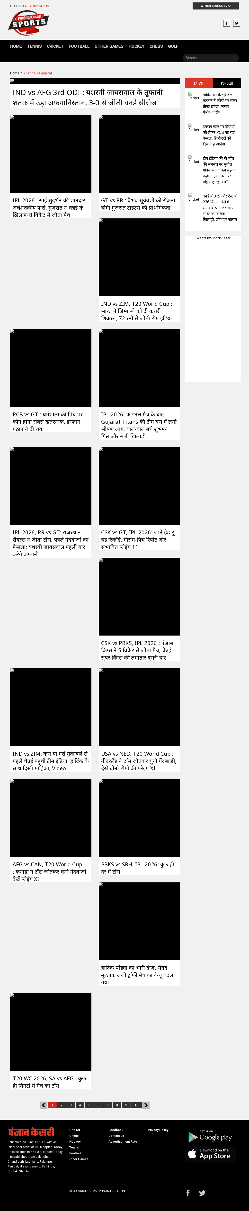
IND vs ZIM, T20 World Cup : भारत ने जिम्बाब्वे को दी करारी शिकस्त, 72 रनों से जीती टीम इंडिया (136, 311)
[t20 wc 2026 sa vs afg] (26, 1031)
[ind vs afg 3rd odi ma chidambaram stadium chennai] (26, 81)
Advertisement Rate (122, 1141)
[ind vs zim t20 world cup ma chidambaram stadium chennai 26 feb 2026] (115, 257)
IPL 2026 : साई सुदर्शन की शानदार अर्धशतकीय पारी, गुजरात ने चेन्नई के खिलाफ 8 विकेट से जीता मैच (49, 207)
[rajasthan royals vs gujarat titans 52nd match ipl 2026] (26, 485)
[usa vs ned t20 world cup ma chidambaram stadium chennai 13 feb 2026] (115, 707)
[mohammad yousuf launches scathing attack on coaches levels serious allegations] (193, 96)
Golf (173, 46)
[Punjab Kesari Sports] (28, 25)
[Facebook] (226, 23)
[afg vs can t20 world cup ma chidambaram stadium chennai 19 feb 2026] (26, 817)
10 (136, 1105)
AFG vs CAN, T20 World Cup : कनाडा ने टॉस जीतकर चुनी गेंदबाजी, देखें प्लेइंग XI (50, 871)
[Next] (146, 1105)
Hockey (136, 46)
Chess (156, 46)
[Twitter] (236, 23)
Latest (199, 83)
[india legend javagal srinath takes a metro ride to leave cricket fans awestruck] (193, 197)
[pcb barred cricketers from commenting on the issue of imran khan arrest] (193, 128)
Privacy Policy (158, 1130)
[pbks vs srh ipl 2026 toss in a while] (115, 817)
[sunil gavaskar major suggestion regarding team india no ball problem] (193, 159)
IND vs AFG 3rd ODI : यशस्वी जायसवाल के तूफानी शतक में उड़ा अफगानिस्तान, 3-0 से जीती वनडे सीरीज (88, 97)
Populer (227, 83)
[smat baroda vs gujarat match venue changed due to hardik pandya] (115, 921)
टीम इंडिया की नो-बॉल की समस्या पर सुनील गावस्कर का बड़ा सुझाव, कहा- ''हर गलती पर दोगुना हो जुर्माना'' (220, 170)
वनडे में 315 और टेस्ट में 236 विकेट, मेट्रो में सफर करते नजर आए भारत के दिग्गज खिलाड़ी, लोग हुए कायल (220, 207)
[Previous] (43, 1105)
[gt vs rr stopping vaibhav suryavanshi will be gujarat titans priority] (115, 153)
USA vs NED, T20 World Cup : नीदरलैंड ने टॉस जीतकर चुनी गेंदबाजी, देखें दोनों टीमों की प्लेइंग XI (139, 761)
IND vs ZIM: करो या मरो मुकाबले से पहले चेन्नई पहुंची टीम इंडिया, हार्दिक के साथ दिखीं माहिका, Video (51, 761)
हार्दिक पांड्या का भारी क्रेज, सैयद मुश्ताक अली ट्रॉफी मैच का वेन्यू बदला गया (138, 975)
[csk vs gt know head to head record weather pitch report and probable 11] (115, 485)
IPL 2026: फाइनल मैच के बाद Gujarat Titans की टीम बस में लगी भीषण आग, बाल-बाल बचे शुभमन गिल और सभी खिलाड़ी (139, 425)
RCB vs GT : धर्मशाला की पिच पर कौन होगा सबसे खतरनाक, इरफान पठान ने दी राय (48, 421)
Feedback (115, 1130)
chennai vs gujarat (38, 73)
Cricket (55, 46)
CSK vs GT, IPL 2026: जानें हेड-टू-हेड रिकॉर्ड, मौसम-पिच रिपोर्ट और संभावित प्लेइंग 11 (138, 539)
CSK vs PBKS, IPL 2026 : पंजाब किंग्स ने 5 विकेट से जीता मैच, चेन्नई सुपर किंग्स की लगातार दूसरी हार (137, 650)
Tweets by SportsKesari (213, 238)
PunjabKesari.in (35, 6)
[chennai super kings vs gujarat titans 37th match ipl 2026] (26, 153)
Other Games (109, 46)
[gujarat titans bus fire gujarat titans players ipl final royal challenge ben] (115, 367)
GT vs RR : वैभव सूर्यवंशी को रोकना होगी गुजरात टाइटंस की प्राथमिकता (138, 204)
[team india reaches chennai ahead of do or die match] (26, 707)
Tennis (34, 46)
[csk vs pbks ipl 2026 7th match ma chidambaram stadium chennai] (115, 596)
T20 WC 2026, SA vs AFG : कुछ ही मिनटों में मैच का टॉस (49, 1082)
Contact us (116, 1136)
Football (79, 46)
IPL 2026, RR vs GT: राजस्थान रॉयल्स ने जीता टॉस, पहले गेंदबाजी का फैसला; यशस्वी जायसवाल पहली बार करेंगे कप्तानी (51, 543)
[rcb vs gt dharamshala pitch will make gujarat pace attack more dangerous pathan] (26, 367)
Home (16, 46)
